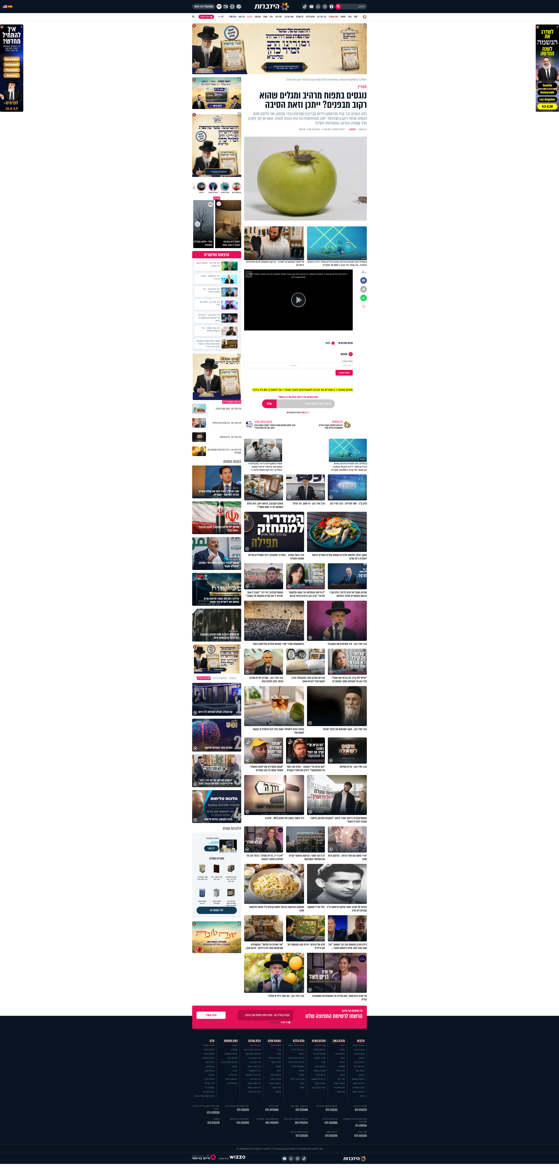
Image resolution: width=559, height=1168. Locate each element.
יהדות (342, 1045)
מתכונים (234, 1049)
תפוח (328, 343)
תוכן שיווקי (341, 1091)
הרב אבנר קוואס (254, 1087)
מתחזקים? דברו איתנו (203, 6)
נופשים (362, 1074)
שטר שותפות (333, 16)
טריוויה (301, 1074)
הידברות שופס (359, 1083)
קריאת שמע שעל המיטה (204, 1096)
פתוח (323, 1062)
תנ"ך (279, 1049)
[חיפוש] (338, 6)
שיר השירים (209, 1083)
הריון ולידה (233, 1074)
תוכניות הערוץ (319, 1040)
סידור (212, 1040)
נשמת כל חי (209, 1087)
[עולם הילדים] (239, 6)
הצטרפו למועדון (205, 16)
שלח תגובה (344, 372)
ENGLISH (232, 16)
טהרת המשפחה (230, 1053)
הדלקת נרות (232, 1058)
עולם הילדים (310, 16)
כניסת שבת (360, 1070)
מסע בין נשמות (320, 1070)
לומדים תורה (276, 1045)
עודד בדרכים (320, 1045)
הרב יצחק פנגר (254, 1058)
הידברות (361, 1040)
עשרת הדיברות (275, 1058)
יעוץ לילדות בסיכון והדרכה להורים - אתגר (206, 1107)
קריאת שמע (209, 1070)
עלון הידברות (359, 1053)
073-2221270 (213, 1123)
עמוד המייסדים (359, 1087)
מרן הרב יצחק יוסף (253, 1053)
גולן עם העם (320, 1066)
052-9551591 (301, 1123)
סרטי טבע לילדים (297, 1079)
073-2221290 (243, 1123)
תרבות (342, 1074)
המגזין (342, 1049)
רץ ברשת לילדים (297, 1049)
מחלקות (258, 16)
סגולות (278, 1066)
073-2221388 (302, 1110)
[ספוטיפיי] (219, 6)
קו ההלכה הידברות (329, 1119)
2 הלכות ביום (359, 1062)
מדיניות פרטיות (359, 1045)
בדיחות (301, 1053)
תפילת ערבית (209, 1053)
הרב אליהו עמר (254, 1091)
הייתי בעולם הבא (319, 1087)
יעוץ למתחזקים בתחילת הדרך (237, 1106)
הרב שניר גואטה (254, 1066)
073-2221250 (331, 1136)
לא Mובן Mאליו (319, 1049)
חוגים (302, 1087)
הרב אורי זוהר (255, 1079)
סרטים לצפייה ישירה (296, 1058)
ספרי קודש (277, 1087)
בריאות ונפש (276, 1074)
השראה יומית (320, 1083)
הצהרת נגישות (358, 1091)
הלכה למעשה (320, 1058)
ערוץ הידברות (359, 1049)
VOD (355, 16)
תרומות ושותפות (358, 1079)
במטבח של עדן (319, 1053)
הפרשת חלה (232, 1083)
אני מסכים (297, 412)
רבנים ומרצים (254, 1040)
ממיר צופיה (362, 1131)
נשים (343, 1058)
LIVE (222, 16)
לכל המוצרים (216, 910)
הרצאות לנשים (231, 1079)
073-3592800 (271, 1110)
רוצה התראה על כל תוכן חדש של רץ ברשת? (298, 397)
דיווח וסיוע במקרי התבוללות (267, 1119)
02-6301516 (361, 1125)
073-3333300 (331, 1123)
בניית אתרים (224, 1158)
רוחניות (342, 1062)
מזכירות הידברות (360, 1106)
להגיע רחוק (321, 1074)
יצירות (302, 1083)
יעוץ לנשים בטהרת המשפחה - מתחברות (354, 1120)
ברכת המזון (210, 1062)
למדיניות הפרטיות (293, 412)
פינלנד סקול (276, 1062)
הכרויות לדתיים (275, 1083)
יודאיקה (278, 1091)
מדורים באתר (339, 1040)
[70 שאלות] (226, 6)
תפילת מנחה (209, 1049)
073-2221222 (361, 1110)
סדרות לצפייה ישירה (296, 1062)
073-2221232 (243, 1110)
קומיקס (301, 1070)
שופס (265, 16)
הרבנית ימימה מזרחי (229, 1062)
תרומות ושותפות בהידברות (326, 1106)
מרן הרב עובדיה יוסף (252, 1049)
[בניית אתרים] (237, 1158)
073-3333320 (213, 1113)
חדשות (343, 16)
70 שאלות (299, 16)
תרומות (249, 16)
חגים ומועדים (339, 1087)
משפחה (341, 1066)
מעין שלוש (210, 1066)
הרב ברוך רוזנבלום (253, 1074)
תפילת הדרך (209, 1079)
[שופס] (232, 6)
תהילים (211, 1074)
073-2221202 (302, 1136)
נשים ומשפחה (231, 1040)
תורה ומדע (340, 1070)
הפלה (235, 1070)
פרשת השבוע (339, 1083)
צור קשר (241, 16)
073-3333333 (360, 1136)
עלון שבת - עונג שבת (299, 1106)
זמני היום (278, 16)
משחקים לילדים (298, 1066)
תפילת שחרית (208, 1045)
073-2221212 (331, 1110)
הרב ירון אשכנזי (254, 1070)
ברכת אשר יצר (208, 1091)
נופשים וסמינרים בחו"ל (299, 1131)
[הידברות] (271, 6)
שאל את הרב (288, 16)
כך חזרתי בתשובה (318, 1079)
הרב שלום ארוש (254, 1083)
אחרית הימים (275, 1079)
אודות (362, 1096)
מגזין (350, 16)
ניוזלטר (362, 1058)
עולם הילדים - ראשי (296, 1045)
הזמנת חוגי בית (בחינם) (239, 1119)
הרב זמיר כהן (321, 16)
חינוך (279, 1070)
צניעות (234, 1066)
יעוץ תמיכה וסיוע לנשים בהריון (296, 1119)
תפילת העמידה (208, 1058)
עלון (271, 16)
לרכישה (211, 848)
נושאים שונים (274, 1040)
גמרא (279, 1053)
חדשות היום (340, 1053)
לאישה (234, 1045)
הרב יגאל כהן (255, 1062)
